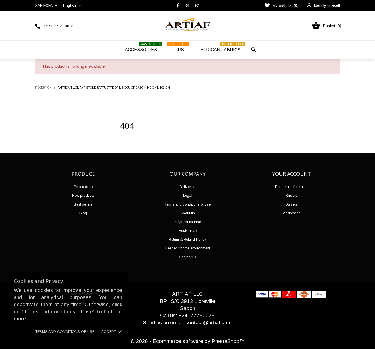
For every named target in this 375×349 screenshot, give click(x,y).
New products (83, 195)
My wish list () (286, 5)
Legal (187, 195)
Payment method (187, 222)
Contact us (187, 257)
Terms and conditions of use (64, 332)
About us (187, 213)
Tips (178, 47)
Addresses (292, 213)
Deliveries (187, 187)
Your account (291, 173)
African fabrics (222, 47)
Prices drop (83, 187)
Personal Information (292, 187)
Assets (291, 204)
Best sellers (83, 204)
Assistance (188, 231)
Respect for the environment (187, 248)
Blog (83, 213)
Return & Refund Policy (187, 239)
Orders (291, 195)
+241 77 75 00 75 (59, 26)
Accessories (143, 47)
